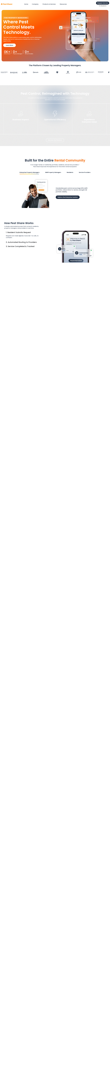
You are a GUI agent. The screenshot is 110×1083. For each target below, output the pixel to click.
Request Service (102, 3)
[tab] (29, 172)
